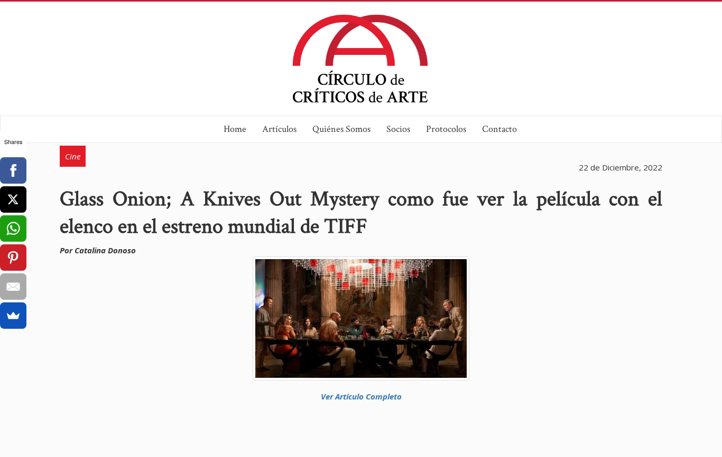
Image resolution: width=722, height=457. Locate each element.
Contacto (499, 129)
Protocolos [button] (446, 129)
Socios (398, 129)
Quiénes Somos (341, 129)
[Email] (13, 286)
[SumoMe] (13, 315)
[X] (13, 199)
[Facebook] (13, 170)
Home (235, 129)
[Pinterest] (13, 257)
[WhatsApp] (13, 228)
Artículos (279, 129)
